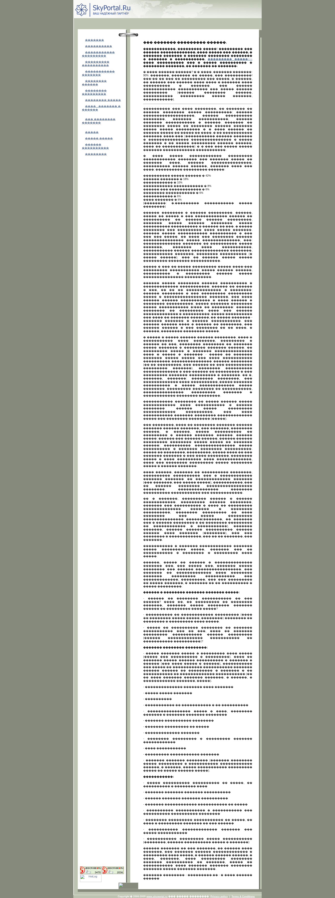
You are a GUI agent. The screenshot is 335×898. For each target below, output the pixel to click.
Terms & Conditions (243, 896)
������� (94, 39)
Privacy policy (219, 896)
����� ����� (99, 138)
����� (92, 132)
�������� (96, 154)
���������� (98, 46)
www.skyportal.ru (157, 896)
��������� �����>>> (230, 59)
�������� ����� (103, 100)
